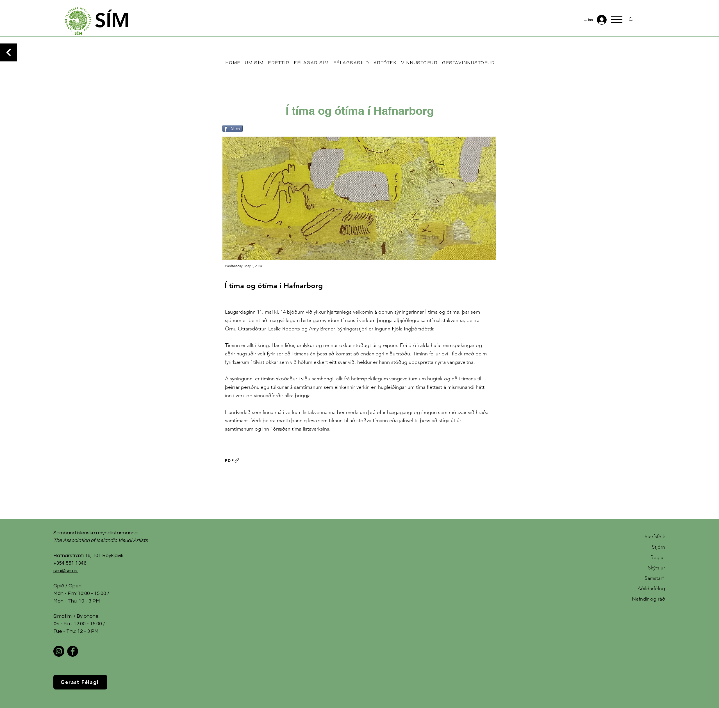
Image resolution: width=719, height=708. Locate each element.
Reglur (657, 557)
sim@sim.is (65, 570)
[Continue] (8, 52)
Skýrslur (656, 568)
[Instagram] (58, 651)
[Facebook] (72, 651)
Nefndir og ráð (648, 599)
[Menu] (617, 19)
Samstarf (655, 578)
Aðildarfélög (651, 588)
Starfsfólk (655, 537)
